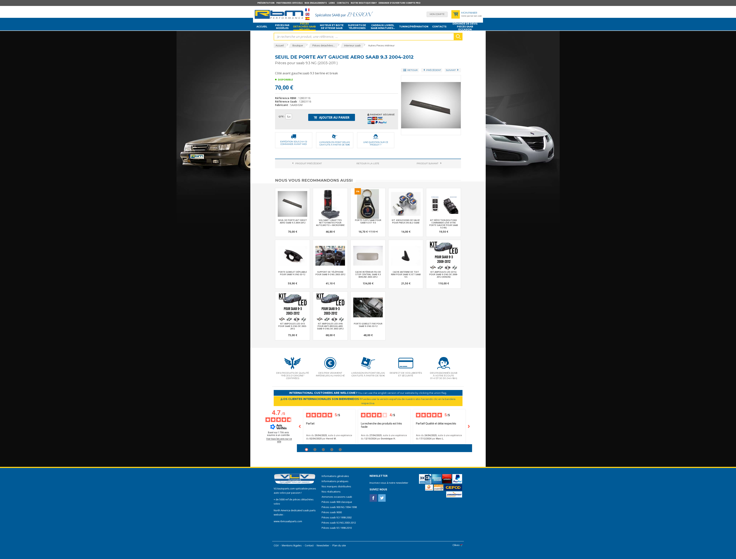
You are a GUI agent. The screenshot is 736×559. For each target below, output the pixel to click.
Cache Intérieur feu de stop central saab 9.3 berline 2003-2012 (368, 274)
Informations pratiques (335, 481)
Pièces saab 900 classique (337, 502)
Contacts (343, 2)
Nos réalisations (331, 491)
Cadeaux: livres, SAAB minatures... (383, 27)
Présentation (265, 2)
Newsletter (323, 545)
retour (367, 163)
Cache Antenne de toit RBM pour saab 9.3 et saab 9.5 (406, 274)
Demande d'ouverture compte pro (399, 2)
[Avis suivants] (469, 426)
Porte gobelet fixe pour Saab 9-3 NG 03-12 (368, 324)
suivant (427, 163)
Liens (332, 2)
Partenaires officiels (289, 2)
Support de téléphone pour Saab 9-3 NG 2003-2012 (330, 273)
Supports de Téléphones (357, 27)
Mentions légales (292, 545)
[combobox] (288, 116)
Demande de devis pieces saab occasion (465, 26)
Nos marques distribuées (336, 486)
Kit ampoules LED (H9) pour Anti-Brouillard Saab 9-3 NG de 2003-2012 (330, 326)
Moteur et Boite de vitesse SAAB (331, 27)
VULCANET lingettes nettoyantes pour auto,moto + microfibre (330, 222)
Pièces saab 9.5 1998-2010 (337, 527)
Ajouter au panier (333, 117)
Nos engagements (316, 2)
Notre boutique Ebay (364, 2)
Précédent (308, 163)
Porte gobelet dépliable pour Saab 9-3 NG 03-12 (292, 273)
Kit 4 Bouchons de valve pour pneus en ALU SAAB (406, 221)
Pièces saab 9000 (332, 512)
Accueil (261, 26)
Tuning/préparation (413, 26)
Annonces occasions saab (337, 496)
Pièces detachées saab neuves (304, 26)
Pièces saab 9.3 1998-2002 (337, 517)
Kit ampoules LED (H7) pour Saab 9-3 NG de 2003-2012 (292, 326)
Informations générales (335, 476)
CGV (276, 545)
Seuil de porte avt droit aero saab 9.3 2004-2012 (292, 221)
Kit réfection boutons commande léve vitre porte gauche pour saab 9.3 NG (443, 224)
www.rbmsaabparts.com (288, 521)
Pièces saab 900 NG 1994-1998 (339, 507)
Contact (309, 545)
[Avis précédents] (300, 426)
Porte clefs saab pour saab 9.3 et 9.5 (368, 221)
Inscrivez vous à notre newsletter (389, 482)
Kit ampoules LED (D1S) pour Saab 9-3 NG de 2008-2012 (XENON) (443, 274)
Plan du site (339, 545)
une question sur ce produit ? (375, 143)
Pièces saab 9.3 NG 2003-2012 (339, 522)
